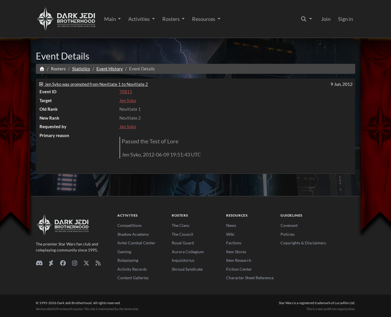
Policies (288, 234)
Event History (109, 68)
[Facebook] (62, 263)
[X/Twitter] (86, 263)
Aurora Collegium (188, 251)
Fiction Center (239, 269)
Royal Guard (183, 242)
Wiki (230, 234)
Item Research (238, 260)
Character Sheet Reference (250, 277)
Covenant (289, 225)
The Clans (180, 225)
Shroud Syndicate (187, 269)
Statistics (81, 68)
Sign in (345, 19)
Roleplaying (127, 260)
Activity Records (132, 269)
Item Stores (236, 251)
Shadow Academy (133, 234)
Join (326, 19)
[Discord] (39, 263)
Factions (233, 242)
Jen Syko (127, 100)
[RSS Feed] (98, 263)
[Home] (42, 68)
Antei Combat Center (136, 242)
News (231, 225)
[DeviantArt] (51, 263)
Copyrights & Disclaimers (303, 242)
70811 (125, 91)
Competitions (129, 225)
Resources (204, 19)
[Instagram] (74, 263)
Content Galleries (133, 277)
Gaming (124, 251)
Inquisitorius (183, 260)
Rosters (171, 19)
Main (110, 19)
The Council (182, 234)
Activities (139, 19)
